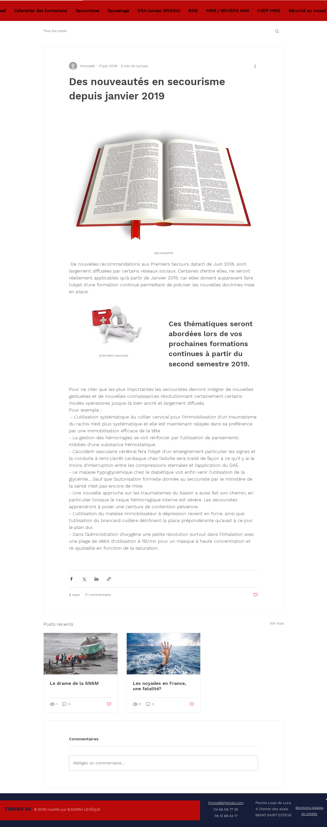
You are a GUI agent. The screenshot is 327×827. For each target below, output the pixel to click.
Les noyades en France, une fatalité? (159, 686)
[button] (277, 31)
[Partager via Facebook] (71, 578)
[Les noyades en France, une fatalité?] (164, 653)
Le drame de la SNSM (74, 683)
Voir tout (277, 623)
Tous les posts (55, 31)
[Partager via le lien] (109, 578)
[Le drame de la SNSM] (81, 653)
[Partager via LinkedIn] (96, 578)
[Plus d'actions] (255, 66)
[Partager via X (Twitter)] (83, 578)
